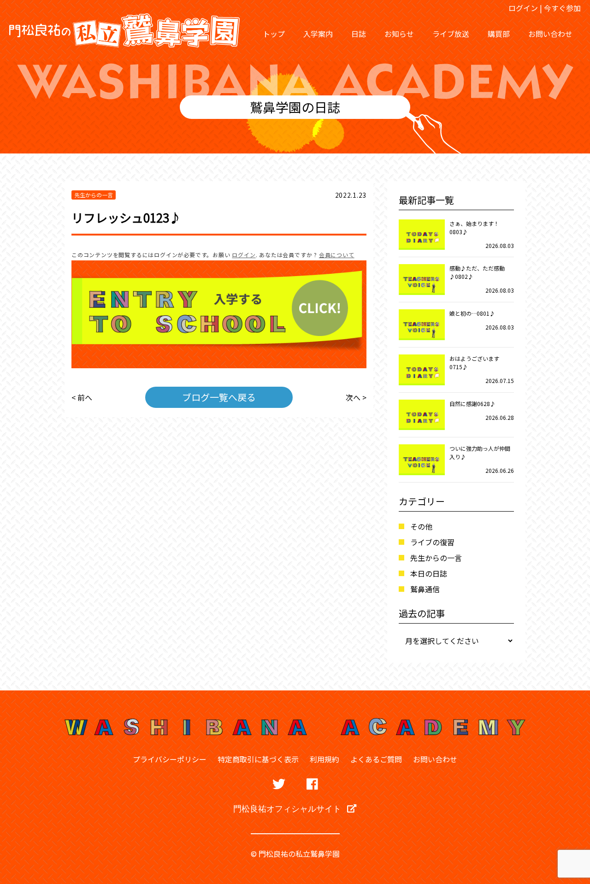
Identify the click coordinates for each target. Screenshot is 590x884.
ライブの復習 (432, 542)
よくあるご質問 (376, 759)
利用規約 (324, 759)
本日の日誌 (428, 573)
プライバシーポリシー (169, 759)
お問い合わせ (550, 33)
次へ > (356, 397)
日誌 (358, 33)
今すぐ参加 (562, 7)
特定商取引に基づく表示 (258, 759)
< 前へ (81, 397)
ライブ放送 (450, 33)
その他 (421, 526)
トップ (274, 33)
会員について (336, 255)
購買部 (499, 33)
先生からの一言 (436, 557)
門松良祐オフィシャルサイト (287, 808)
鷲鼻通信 (425, 589)
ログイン (523, 7)
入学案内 (318, 33)
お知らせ (399, 33)
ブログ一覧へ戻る (219, 397)
